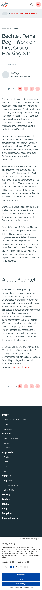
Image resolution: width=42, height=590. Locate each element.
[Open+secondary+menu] (38, 4)
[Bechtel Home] (4, 4)
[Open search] (31, 4)
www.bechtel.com (21, 367)
